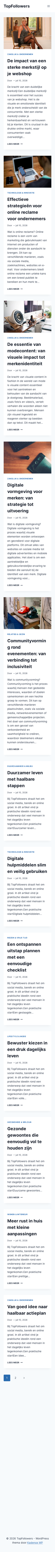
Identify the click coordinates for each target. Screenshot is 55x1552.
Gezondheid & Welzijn (19, 1122)
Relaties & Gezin (16, 634)
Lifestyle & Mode (16, 1036)
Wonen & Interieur (17, 1214)
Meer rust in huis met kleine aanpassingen (24, 1227)
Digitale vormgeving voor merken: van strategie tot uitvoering (24, 497)
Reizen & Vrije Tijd (17, 938)
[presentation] (27, 33)
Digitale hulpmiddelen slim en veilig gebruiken (27, 865)
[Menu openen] (48, 6)
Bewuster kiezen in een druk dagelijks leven (27, 1049)
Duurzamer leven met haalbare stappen (25, 779)
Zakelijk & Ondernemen (20, 54)
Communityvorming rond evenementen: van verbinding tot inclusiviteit (26, 653)
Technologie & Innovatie (21, 193)
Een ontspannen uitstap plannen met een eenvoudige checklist (24, 957)
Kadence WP (35, 1542)
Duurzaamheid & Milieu (20, 766)
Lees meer (15, 144)
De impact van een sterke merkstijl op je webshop (27, 67)
